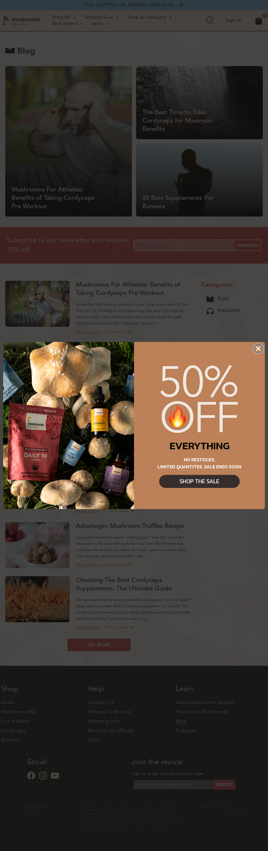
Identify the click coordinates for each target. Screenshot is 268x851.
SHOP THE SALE (199, 481)
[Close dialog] (258, 348)
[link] (199, 399)
